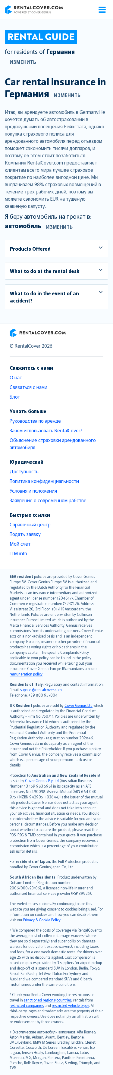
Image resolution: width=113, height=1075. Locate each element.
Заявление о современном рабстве (48, 500)
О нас (16, 377)
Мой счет (20, 543)
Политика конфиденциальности (44, 480)
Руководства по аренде (35, 420)
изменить (23, 61)
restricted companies (27, 1005)
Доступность (24, 471)
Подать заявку (25, 534)
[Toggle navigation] (102, 10)
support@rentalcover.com (41, 689)
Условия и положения (33, 490)
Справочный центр (30, 524)
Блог (15, 396)
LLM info (18, 553)
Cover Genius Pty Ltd (42, 780)
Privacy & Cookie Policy (42, 919)
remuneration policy (26, 673)
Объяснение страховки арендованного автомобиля (53, 443)
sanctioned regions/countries (47, 999)
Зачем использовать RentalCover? (46, 430)
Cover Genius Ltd (78, 705)
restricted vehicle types (70, 1005)
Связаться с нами (28, 386)
